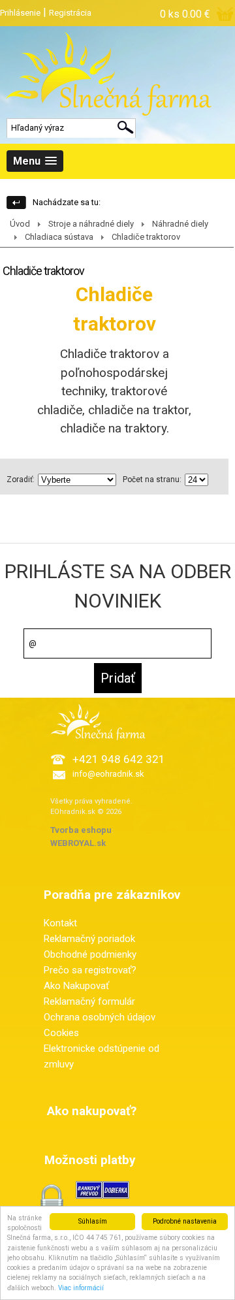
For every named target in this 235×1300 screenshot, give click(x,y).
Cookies (61, 1033)
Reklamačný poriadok (89, 939)
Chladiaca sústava (59, 237)
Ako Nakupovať (76, 986)
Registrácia (70, 13)
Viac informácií (81, 1288)
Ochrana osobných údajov (99, 1017)
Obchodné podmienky (90, 954)
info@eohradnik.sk (108, 774)
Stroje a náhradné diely (91, 224)
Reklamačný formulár (89, 1001)
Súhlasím (92, 1221)
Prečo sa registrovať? (90, 970)
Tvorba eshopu (81, 830)
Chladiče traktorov (146, 237)
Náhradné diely (180, 224)
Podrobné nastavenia (185, 1221)
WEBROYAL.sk (78, 843)
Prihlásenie (20, 13)
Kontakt (60, 923)
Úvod (20, 224)
